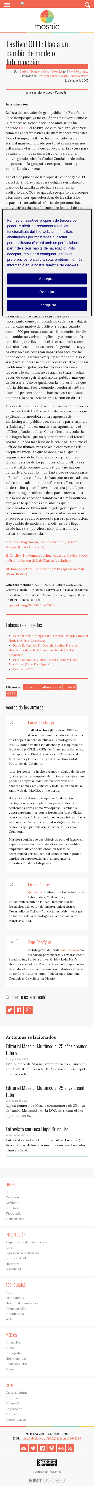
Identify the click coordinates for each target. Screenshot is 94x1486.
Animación (13, 1342)
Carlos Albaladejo (30, 71)
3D (8, 1192)
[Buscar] (87, 5)
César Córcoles (53, 71)
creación (31, 687)
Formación (13, 1403)
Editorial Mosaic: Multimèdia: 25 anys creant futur (45, 1090)
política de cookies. (62, 265)
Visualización (15, 1219)
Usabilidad (13, 1269)
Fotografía (13, 1353)
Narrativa (12, 1264)
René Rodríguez (78, 71)
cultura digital (51, 687)
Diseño (75, 76)
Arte (9, 1247)
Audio (10, 1348)
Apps (9, 1292)
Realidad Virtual (17, 1364)
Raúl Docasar (69, 950)
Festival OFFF (23, 669)
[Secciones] (7, 5)
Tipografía (13, 1213)
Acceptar (47, 279)
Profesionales (16, 1420)
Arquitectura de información (26, 1242)
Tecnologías (16, 1285)
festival (69, 687)
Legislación (14, 1409)
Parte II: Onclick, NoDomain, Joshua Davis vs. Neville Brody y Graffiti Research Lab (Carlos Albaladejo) (43, 650)
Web (9, 1319)
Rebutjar (47, 292)
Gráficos (12, 1203)
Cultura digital (60, 76)
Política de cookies (47, 1472)
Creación (43, 76)
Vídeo (10, 1369)
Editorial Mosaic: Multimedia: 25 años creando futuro (46, 1049)
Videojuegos (15, 1314)
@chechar (35, 892)
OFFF (23, 128)
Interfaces (13, 1208)
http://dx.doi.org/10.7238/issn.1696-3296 (51, 1438)
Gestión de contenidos (22, 1303)
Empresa (12, 1398)
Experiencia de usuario (22, 1253)
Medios (11, 1335)
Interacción (16, 1235)
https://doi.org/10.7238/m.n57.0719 (30, 605)
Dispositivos (15, 1298)
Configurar (47, 305)
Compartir (61, 92)
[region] (47, 262)
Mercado (12, 1414)
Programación (16, 1308)
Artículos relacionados (39, 92)
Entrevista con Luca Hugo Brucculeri (37, 1129)
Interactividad (16, 1258)
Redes (84, 76)
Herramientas (16, 1359)
